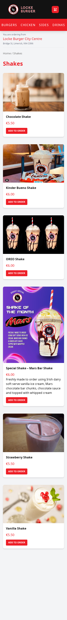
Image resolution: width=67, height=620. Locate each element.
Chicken (28, 25)
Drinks (58, 25)
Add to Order (16, 130)
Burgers (9, 25)
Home (7, 53)
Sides (44, 25)
